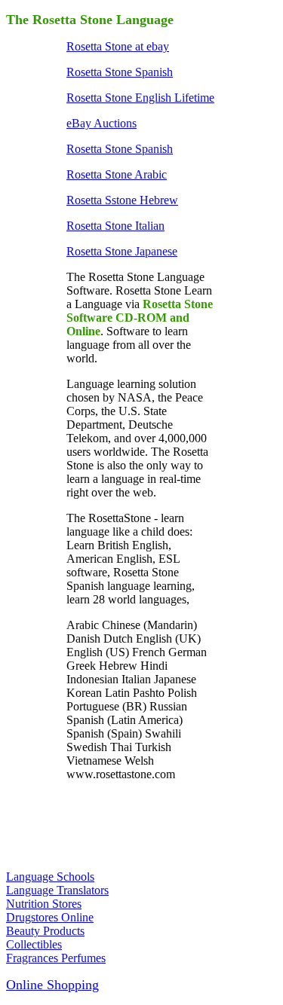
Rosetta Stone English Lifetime (140, 97)
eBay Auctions (101, 123)
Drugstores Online (50, 917)
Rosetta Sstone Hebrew (122, 200)
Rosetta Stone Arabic (116, 174)
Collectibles (34, 944)
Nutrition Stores (44, 903)
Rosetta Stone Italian (115, 225)
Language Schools (50, 876)
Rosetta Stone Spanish (119, 72)
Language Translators (57, 890)
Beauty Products (45, 930)
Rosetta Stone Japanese (121, 251)
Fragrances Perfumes (56, 958)
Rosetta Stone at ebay (117, 46)
